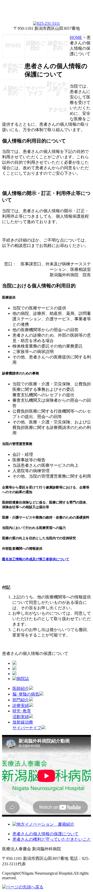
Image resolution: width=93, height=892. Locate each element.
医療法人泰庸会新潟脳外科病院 (46, 11)
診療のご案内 (58, 46)
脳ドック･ (58, 89)
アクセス (58, 110)
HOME (13, 45)
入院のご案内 (13, 91)
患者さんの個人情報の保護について (45, 834)
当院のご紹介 (36, 46)
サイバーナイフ (36, 91)
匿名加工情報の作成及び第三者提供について (35, 559)
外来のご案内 (13, 68)
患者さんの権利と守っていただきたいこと (51, 839)
